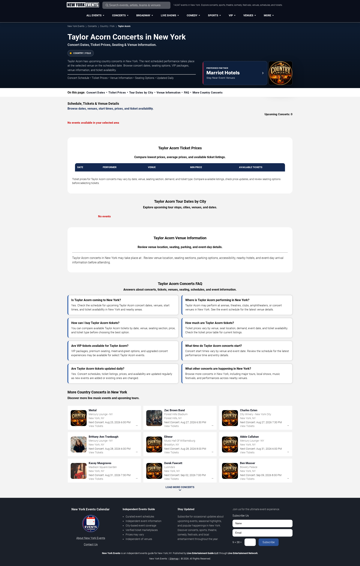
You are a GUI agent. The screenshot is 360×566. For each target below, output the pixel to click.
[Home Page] (83, 5)
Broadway (143, 15)
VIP (231, 15)
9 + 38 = (237, 542)
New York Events (76, 26)
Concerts (119, 15)
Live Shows (168, 15)
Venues (248, 15)
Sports (213, 15)
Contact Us (91, 544)
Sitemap (174, 558)
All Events (94, 15)
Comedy (192, 15)
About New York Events (90, 538)
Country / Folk (107, 26)
